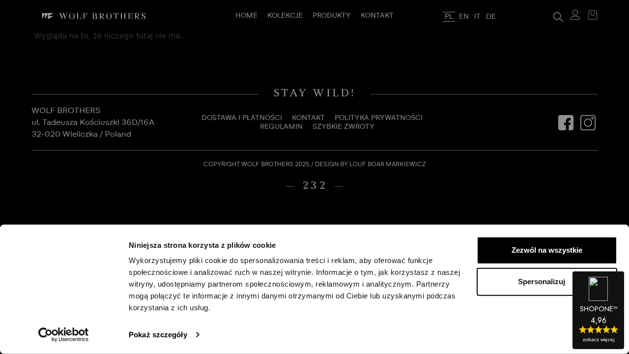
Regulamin (281, 126)
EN (464, 16)
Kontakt (377, 15)
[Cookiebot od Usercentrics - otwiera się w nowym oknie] (64, 334)
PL (449, 16)
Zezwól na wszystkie (547, 250)
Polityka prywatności (379, 118)
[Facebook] (565, 122)
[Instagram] (587, 122)
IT (477, 16)
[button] (558, 16)
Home (246, 15)
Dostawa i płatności (241, 118)
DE (491, 16)
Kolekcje (285, 15)
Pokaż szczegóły (158, 334)
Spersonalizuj (541, 281)
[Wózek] (590, 16)
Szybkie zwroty (343, 126)
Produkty (332, 15)
